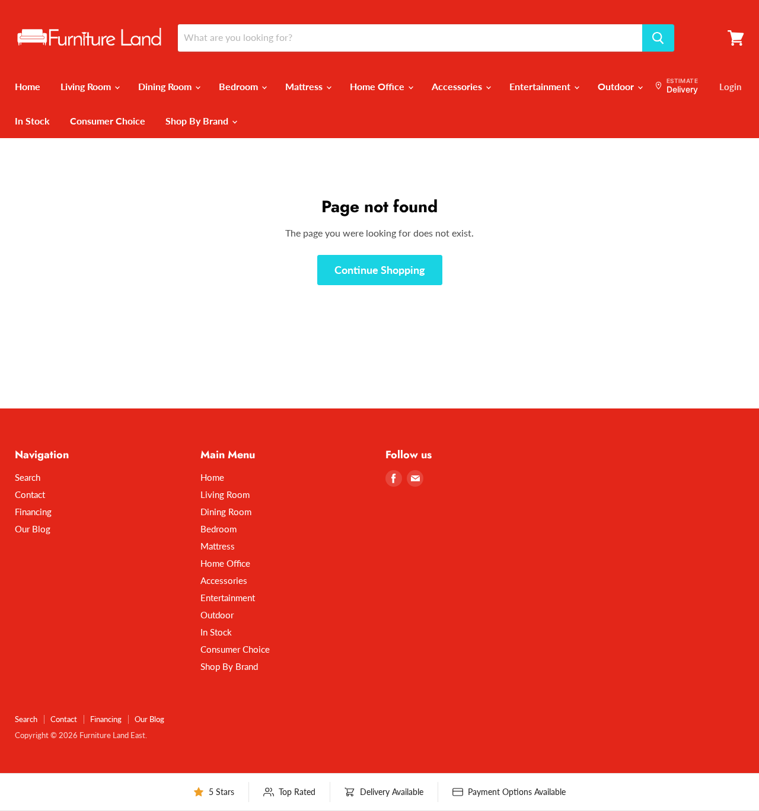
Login (730, 86)
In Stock (32, 120)
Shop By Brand (198, 120)
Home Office (378, 86)
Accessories (458, 86)
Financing (33, 511)
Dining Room (166, 86)
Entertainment (541, 86)
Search (27, 477)
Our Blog (32, 528)
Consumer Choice (107, 120)
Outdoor (617, 86)
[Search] (658, 38)
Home (27, 86)
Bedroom (239, 86)
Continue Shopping (379, 269)
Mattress (305, 86)
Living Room (86, 86)
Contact (30, 494)
